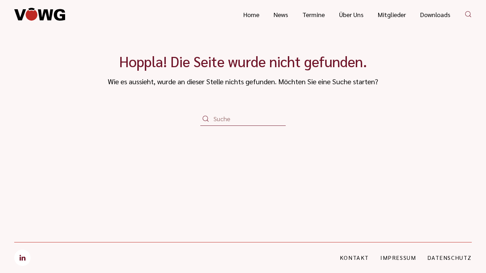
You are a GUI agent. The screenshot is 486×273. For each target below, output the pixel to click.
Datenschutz (449, 257)
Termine (313, 14)
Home (251, 14)
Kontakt (354, 257)
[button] (468, 14)
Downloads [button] (435, 14)
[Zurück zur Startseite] (39, 14)
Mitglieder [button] (392, 14)
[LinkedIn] (22, 258)
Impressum (398, 257)
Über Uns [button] (351, 14)
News (281, 14)
